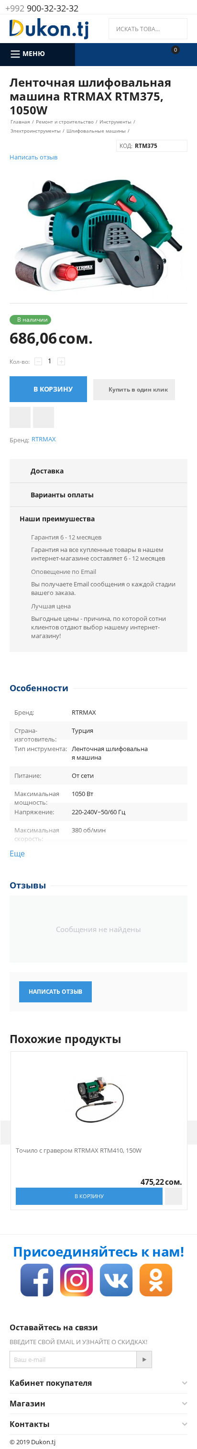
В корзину (53, 388)
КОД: (126, 146)
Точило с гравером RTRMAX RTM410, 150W (79, 1151)
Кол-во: (20, 362)
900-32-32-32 (41, 8)
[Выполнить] (144, 1359)
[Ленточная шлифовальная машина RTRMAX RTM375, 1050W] (98, 235)
